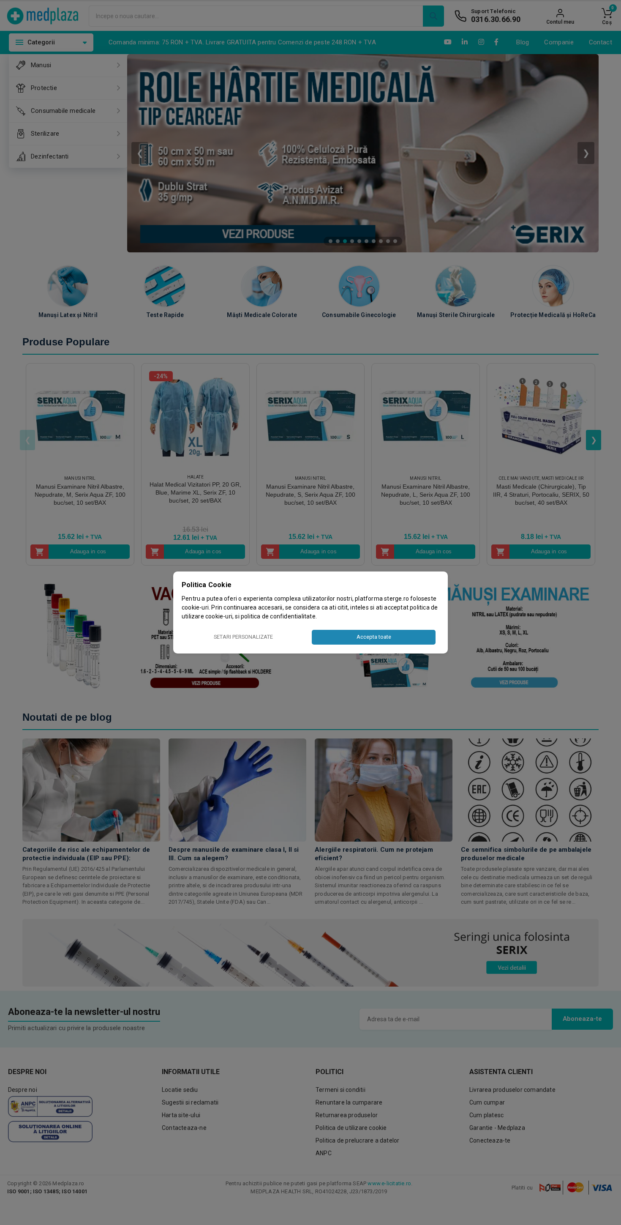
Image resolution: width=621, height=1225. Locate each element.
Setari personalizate (243, 637)
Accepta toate (374, 637)
